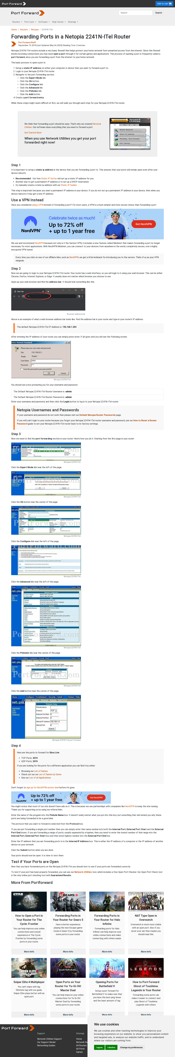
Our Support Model (46, 1042)
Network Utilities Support (49, 1039)
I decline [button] (111, 1047)
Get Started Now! (33, 132)
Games (79, 1052)
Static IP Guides (69, 185)
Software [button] (43, 22)
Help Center (72, 3)
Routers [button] (16, 22)
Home (14, 29)
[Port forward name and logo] (14, 3)
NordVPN (39, 243)
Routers (37, 3)
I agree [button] (99, 1047)
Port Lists (48, 3)
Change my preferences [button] (131, 1047)
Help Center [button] (58, 22)
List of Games (41, 771)
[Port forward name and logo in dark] (28, 12)
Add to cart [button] (163, 3)
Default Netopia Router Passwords (97, 415)
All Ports (80, 1048)
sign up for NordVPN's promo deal (42, 787)
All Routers (81, 1045)
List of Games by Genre (50, 774)
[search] (92, 3)
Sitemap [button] (72, 22)
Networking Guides (46, 1045)
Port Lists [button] (29, 22)
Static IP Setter (49, 178)
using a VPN (37, 205)
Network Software (85, 1042)
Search (158, 12)
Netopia (35, 29)
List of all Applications (40, 777)
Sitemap (85, 3)
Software (60, 3)
